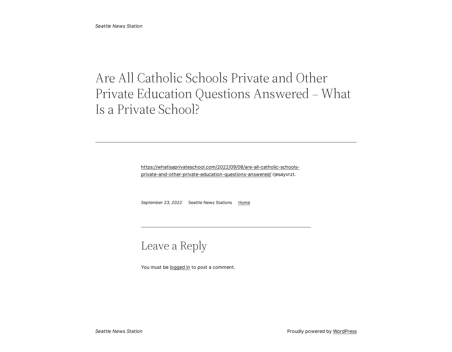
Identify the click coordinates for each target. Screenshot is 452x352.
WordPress (345, 331)
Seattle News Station (119, 26)
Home (244, 202)
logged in (180, 267)
